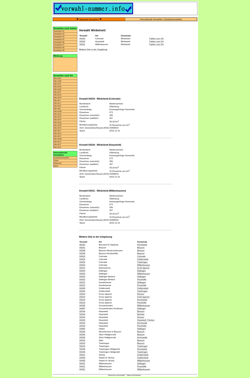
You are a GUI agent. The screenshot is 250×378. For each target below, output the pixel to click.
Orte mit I (57, 100)
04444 (82, 288)
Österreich (58, 163)
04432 (82, 276)
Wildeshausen (143, 265)
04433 (82, 271)
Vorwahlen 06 (59, 42)
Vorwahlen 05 (59, 39)
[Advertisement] (65, 64)
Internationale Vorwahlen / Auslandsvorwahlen (161, 19)
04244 (82, 41)
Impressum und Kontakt (116, 375)
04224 (82, 294)
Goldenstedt (142, 259)
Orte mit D (57, 87)
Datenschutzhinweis (134, 375)
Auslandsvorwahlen (61, 158)
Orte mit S (57, 128)
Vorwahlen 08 (59, 48)
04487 (82, 308)
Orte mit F (57, 92)
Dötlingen (141, 271)
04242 (82, 340)
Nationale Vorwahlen (89, 19)
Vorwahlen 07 (59, 45)
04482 (82, 329)
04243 (82, 343)
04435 (82, 305)
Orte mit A (57, 78)
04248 (82, 250)
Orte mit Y (57, 144)
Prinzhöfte (141, 279)
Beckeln (140, 314)
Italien (56, 166)
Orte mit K (57, 106)
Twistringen (142, 262)
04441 (82, 355)
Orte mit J (57, 103)
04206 (82, 334)
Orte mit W (58, 139)
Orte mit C (57, 84)
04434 (82, 38)
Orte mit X (57, 142)
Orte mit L (57, 109)
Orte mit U (57, 133)
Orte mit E (57, 89)
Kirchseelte (142, 300)
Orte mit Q (57, 122)
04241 (82, 247)
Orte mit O (57, 117)
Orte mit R (57, 125)
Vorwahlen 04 (59, 37)
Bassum (141, 247)
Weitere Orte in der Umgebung (93, 49)
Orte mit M (57, 111)
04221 (82, 268)
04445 (82, 358)
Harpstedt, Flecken (146, 320)
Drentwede (142, 245)
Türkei (56, 161)
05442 (82, 245)
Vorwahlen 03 (59, 34)
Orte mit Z (57, 147)
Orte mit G (57, 95)
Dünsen (140, 294)
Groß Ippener (143, 268)
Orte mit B (57, 81)
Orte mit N (57, 114)
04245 (82, 331)
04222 (82, 282)
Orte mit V (57, 136)
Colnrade (141, 256)
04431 (82, 44)
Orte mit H (57, 98)
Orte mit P (57, 120)
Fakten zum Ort (156, 38)
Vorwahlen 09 (59, 50)
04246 (82, 349)
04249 (82, 253)
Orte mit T (57, 131)
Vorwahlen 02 (59, 31)
